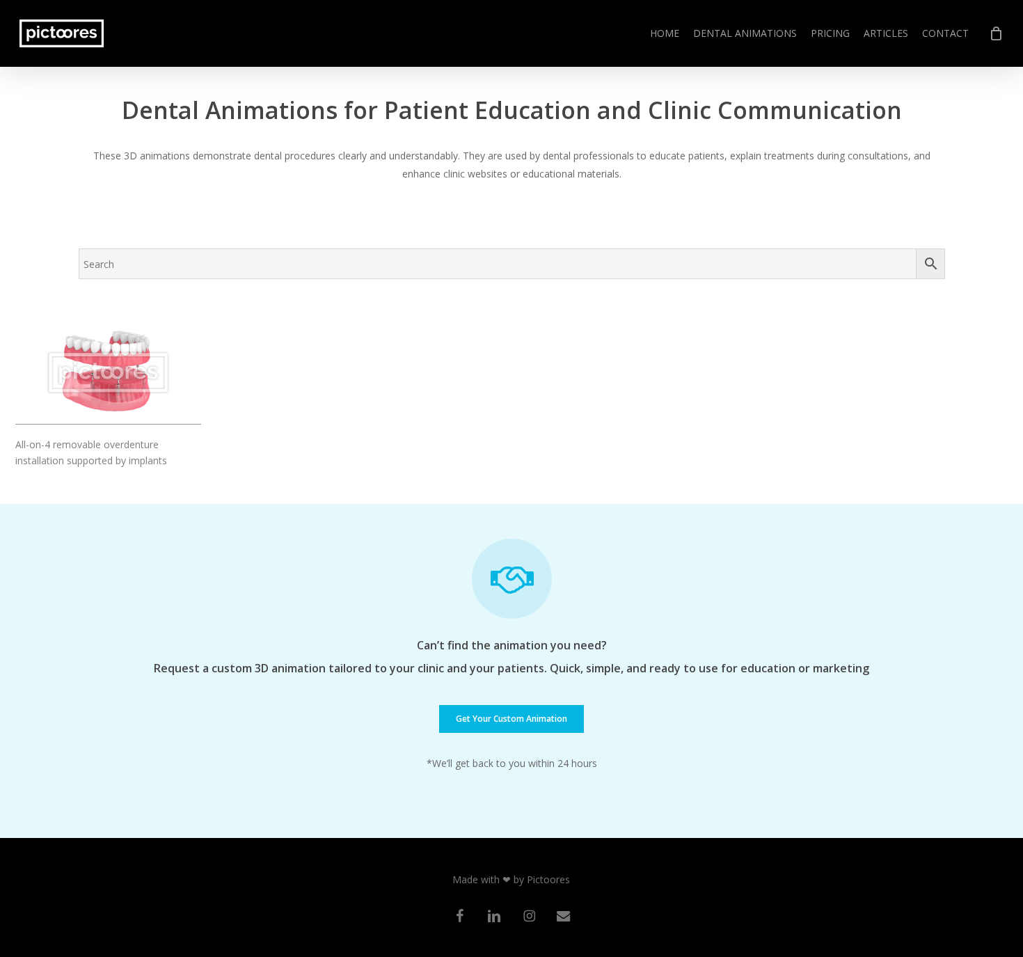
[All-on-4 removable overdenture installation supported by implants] (108, 372)
